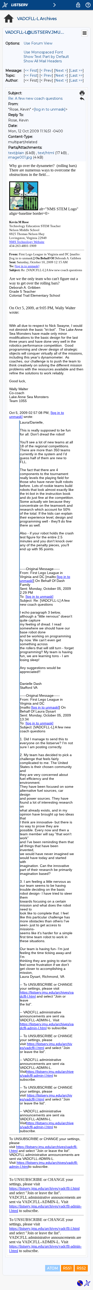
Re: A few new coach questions (35, 98)
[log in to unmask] (49, 109)
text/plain (16, 153)
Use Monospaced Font (43, 52)
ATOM (52, 1268)
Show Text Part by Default (46, 56)
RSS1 (67, 1268)
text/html (46, 153)
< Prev (46, 70)
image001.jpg (20, 157)
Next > (61, 70)
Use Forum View (38, 43)
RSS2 (81, 1268)
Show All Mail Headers (43, 61)
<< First (31, 70)
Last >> (76, 70)
